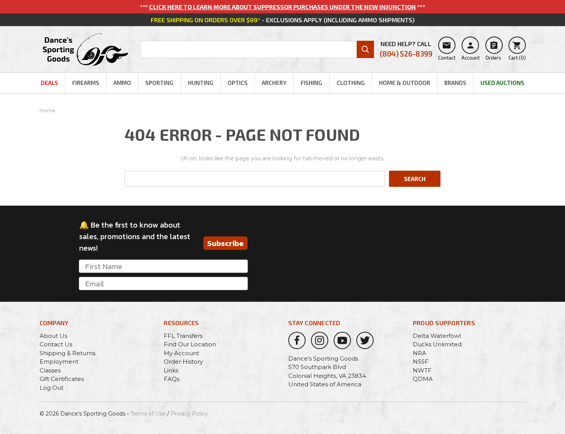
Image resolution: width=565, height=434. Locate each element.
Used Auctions (502, 82)
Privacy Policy (189, 413)
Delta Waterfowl (437, 335)
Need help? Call (406, 49)
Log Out (51, 387)
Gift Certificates (62, 378)
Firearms (85, 82)
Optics (238, 82)
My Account (181, 353)
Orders (493, 51)
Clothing (351, 82)
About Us (53, 335)
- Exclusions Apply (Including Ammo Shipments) (283, 19)
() (517, 51)
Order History (183, 361)
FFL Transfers (183, 335)
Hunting (200, 82)
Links (171, 370)
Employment (59, 361)
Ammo (122, 82)
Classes (50, 370)
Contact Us (56, 344)
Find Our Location (190, 344)
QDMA (423, 378)
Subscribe (225, 243)
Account (470, 51)
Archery (274, 82)
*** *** (282, 6)
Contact (446, 51)
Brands (455, 82)
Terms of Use (148, 413)
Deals (49, 82)
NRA (419, 353)
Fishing (311, 82)
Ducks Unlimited (437, 344)
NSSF (421, 361)
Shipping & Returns (67, 353)
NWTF (422, 370)
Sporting (159, 82)
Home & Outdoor (404, 82)
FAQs (171, 378)
